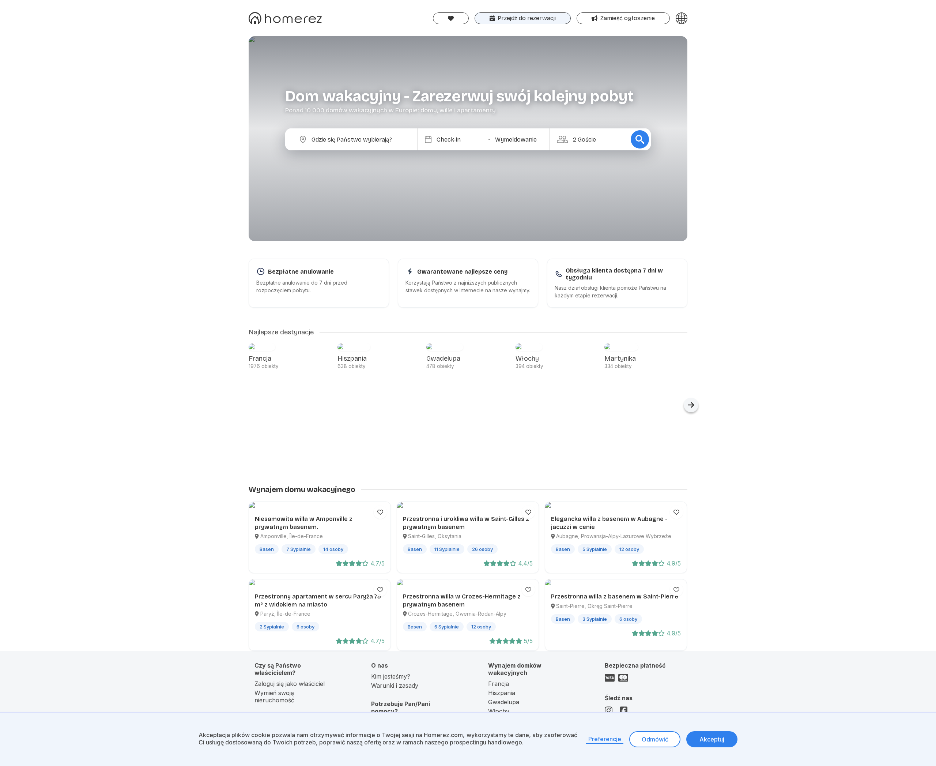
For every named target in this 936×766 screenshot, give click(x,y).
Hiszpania (501, 692)
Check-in (449, 139)
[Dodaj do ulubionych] (380, 512)
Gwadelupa (503, 702)
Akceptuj (711, 739)
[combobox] (357, 139)
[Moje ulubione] (451, 18)
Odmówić (655, 739)
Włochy (498, 711)
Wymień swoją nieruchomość (274, 696)
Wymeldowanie (516, 139)
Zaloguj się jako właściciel (289, 683)
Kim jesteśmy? (390, 676)
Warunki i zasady (394, 685)
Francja (498, 683)
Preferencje (604, 739)
